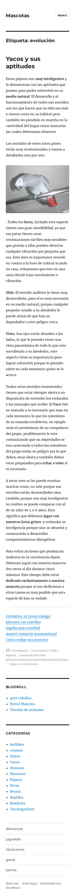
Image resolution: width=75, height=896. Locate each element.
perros (11, 870)
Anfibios (17, 744)
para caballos (20, 698)
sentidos (41, 659)
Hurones (17, 768)
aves (23, 655)
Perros (15, 791)
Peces (14, 785)
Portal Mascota (22, 704)
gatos (10, 860)
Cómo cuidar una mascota (27, 640)
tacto (51, 659)
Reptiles (16, 797)
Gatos (15, 762)
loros (14, 659)
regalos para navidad (23, 628)
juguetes (13, 839)
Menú (62, 15)
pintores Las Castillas (23, 622)
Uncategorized (22, 809)
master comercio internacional (31, 634)
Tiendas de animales (27, 710)
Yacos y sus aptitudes (23, 62)
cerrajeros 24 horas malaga (28, 616)
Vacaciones (15, 849)
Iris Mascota (20, 650)
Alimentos (14, 829)
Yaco (65, 659)
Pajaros (11, 655)
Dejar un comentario (24, 664)
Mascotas (17, 15)
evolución (33, 655)
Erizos (15, 756)
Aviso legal (29, 883)
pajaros (30, 659)
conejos (16, 750)
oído (22, 659)
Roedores (17, 803)
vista (58, 659)
